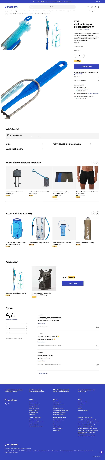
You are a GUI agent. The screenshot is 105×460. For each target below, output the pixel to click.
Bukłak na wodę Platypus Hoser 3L (39, 242)
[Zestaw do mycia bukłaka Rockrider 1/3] (52, 33)
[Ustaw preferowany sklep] (88, 7)
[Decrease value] (76, 56)
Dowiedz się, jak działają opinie (13, 338)
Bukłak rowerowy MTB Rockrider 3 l (62, 242)
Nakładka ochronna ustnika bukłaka (39, 191)
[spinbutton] (79, 55)
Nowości (72, 11)
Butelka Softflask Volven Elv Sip (85, 242)
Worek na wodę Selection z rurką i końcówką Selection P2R (15, 243)
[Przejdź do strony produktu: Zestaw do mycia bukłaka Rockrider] (18, 278)
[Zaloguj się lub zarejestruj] (95, 7)
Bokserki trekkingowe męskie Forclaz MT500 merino (87, 192)
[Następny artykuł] (97, 162)
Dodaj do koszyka (87, 66)
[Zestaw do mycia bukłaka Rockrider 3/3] (35, 84)
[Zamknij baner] (99, 2)
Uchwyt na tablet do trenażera (14, 191)
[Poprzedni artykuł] (93, 162)
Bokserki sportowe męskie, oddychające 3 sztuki (60, 192)
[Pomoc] (92, 7)
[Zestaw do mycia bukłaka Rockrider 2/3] (18, 33)
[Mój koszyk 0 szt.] (98, 7)
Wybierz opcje (72, 283)
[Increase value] (82, 56)
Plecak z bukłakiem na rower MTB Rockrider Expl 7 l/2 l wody (41, 294)
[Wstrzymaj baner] (97, 2)
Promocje (66, 11)
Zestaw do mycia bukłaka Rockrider (16, 293)
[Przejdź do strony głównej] (11, 7)
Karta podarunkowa (94, 11)
